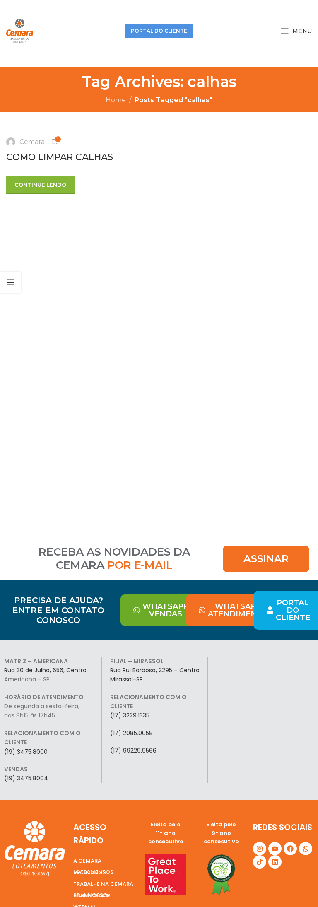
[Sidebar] (10, 282)
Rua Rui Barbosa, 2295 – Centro (155, 670)
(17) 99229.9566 (133, 750)
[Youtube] (275, 848)
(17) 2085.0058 (131, 733)
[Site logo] (19, 30)
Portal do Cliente (159, 31)
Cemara (32, 142)
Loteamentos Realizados (93, 872)
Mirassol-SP (126, 679)
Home (116, 100)
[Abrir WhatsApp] (297, 886)
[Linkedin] (275, 862)
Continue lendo (40, 184)
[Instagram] (259, 848)
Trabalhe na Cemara (103, 884)
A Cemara (87, 861)
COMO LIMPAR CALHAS (59, 157)
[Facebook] (290, 848)
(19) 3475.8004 (26, 778)
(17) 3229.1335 (129, 715)
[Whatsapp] (305, 848)
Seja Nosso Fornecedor (91, 895)
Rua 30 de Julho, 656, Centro (45, 670)
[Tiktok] (259, 862)
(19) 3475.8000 (26, 752)
